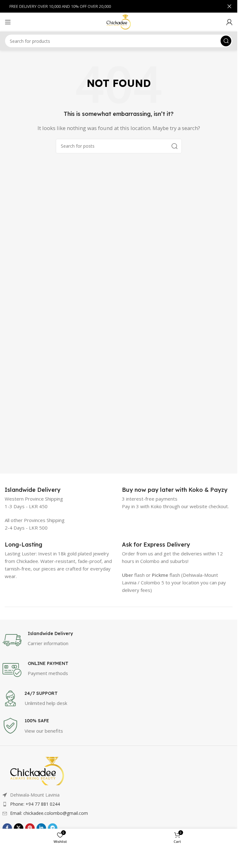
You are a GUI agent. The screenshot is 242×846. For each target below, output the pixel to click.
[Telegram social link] (52, 828)
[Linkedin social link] (41, 828)
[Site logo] (119, 21)
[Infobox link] (32, 489)
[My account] (229, 22)
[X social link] (18, 828)
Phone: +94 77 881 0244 (35, 804)
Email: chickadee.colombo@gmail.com (49, 813)
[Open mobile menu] (8, 22)
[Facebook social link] (7, 828)
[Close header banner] (229, 6)
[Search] (226, 41)
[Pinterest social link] (30, 828)
